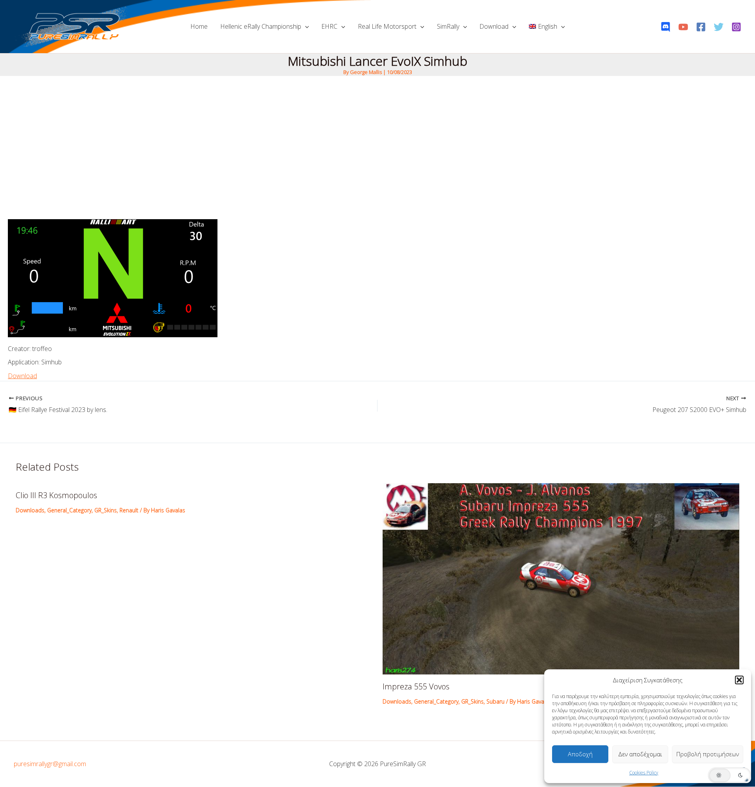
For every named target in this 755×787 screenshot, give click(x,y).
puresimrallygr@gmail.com (50, 763)
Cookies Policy (643, 772)
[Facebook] (701, 27)
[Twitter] (719, 27)
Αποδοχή (580, 754)
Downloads (30, 510)
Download (493, 26)
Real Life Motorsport (387, 26)
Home (199, 26)
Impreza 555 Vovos (416, 686)
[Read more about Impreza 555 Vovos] (561, 578)
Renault (129, 510)
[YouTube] (683, 27)
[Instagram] (736, 27)
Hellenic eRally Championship (260, 26)
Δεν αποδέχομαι (640, 754)
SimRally (448, 26)
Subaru (495, 701)
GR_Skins (105, 510)
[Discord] (665, 27)
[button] (739, 680)
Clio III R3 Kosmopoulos (56, 495)
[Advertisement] (377, 135)
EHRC (329, 26)
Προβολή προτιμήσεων (707, 754)
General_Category (69, 510)
